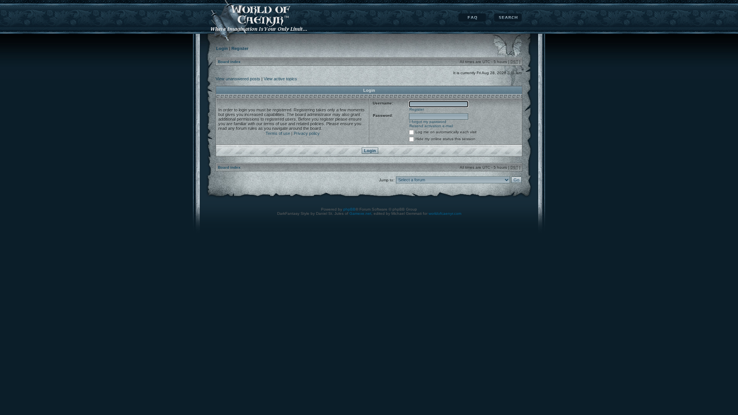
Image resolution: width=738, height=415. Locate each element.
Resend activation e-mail (431, 126)
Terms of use (278, 133)
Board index (229, 62)
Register (416, 109)
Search (508, 17)
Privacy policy (307, 133)
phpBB (349, 209)
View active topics (280, 78)
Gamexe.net (360, 213)
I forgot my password (427, 122)
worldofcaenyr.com (445, 213)
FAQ (472, 17)
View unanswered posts (238, 78)
